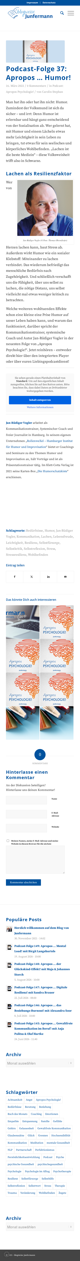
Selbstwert (34, 1186)
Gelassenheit (26, 1128)
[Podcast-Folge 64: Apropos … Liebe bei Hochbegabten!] (56, 689)
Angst (29, 1100)
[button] (6, 1254)
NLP (10, 1150)
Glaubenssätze (16, 1135)
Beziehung (45, 1107)
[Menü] (69, 12)
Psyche (60, 1157)
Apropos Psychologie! (48, 1100)
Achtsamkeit (15, 1100)
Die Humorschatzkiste (52, 471)
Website (55, 827)
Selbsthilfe (48, 1178)
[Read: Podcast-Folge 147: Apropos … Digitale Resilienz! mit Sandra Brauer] (9, 988)
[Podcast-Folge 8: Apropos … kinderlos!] (22, 656)
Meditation (36, 1143)
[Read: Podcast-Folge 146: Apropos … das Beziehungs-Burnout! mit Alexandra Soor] (9, 1006)
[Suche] (60, 12)
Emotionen (51, 1114)
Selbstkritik (14, 549)
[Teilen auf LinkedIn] (48, 577)
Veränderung (27, 1193)
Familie (45, 1121)
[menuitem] (32, 3)
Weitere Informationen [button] (40, 407)
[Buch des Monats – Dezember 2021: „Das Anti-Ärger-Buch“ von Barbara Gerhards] (56, 723)
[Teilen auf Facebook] (14, 577)
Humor (49, 531)
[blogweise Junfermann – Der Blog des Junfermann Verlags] (33, 12)
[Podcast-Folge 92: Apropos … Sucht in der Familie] (56, 656)
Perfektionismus (44, 1150)
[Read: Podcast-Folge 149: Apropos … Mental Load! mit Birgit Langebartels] (9, 947)
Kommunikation (28, 537)
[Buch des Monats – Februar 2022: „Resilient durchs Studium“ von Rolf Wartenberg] (22, 723)
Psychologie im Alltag (37, 1171)
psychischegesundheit (50, 1164)
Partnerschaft (24, 1150)
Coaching (36, 1114)
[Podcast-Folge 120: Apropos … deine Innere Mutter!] (56, 622)
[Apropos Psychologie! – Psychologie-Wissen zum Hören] (35, 51)
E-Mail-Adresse (55, 814)
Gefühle (57, 1121)
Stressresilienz (16, 555)
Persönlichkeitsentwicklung (24, 1157)
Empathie (13, 1121)
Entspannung (29, 1121)
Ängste (62, 1193)
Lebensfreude (63, 537)
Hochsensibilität (60, 1135)
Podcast (47, 1157)
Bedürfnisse (34, 531)
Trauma (12, 1193)
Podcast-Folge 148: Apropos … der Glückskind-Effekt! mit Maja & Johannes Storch (42, 969)
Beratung (30, 1107)
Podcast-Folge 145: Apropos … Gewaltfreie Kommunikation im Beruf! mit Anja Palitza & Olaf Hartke (43, 1029)
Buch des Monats (17, 1114)
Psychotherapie (62, 1171)
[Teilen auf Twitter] (31, 577)
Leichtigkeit (14, 543)
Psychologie (14, 1171)
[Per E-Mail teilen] (65, 577)
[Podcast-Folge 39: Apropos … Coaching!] (22, 689)
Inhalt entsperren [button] (40, 400)
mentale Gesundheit (58, 1143)
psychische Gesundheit (21, 1164)
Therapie (60, 1186)
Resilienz (31, 543)
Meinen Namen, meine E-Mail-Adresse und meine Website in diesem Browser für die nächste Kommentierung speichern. (34, 844)
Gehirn (12, 1128)
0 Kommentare (36, 86)
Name (54, 799)
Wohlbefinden (38, 555)
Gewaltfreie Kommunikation (54, 1128)
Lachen (46, 537)
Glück (31, 1135)
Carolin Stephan (52, 92)
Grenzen (43, 1135)
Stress (51, 549)
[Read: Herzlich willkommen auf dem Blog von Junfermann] (9, 929)
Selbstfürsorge (49, 543)
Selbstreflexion (34, 549)
